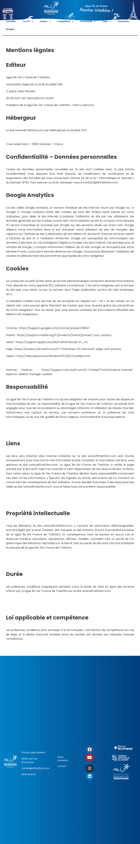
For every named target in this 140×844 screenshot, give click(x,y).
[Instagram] (90, 768)
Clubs (105, 21)
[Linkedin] (90, 776)
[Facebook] (89, 750)
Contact (62, 766)
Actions (43, 21)
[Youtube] (89, 757)
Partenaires (123, 21)
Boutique (10, 29)
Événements (86, 21)
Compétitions (63, 21)
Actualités (11, 21)
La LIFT (26, 21)
